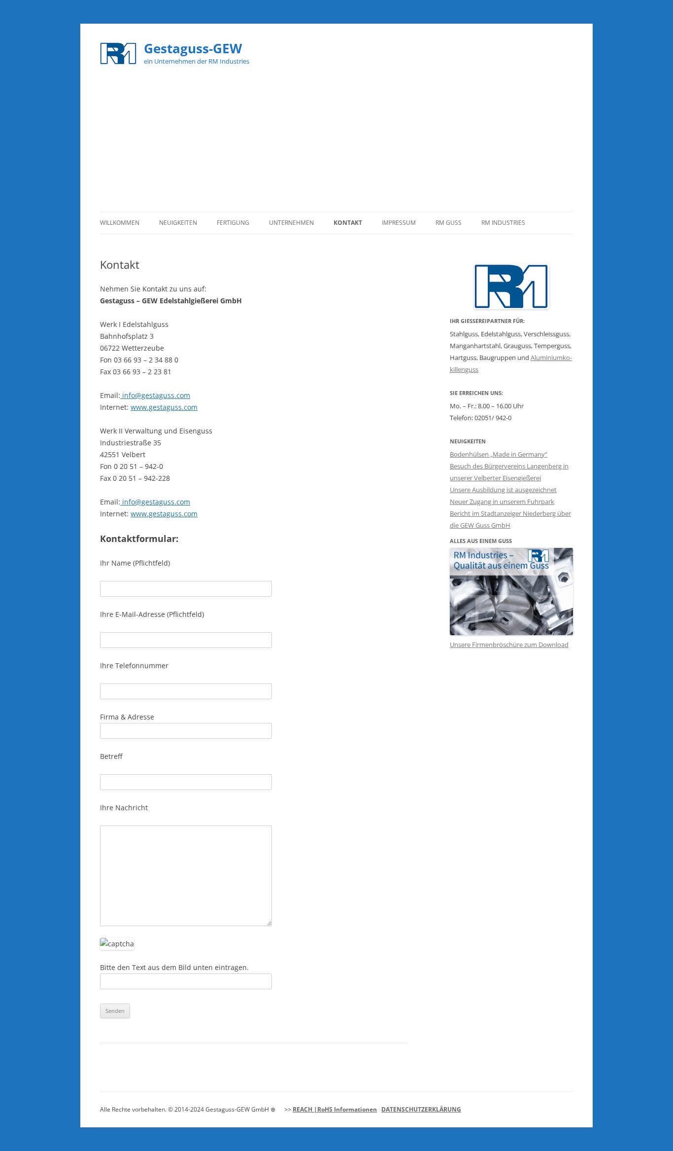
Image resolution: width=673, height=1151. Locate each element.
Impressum (399, 222)
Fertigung (233, 222)
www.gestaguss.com (164, 407)
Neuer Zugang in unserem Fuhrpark (502, 501)
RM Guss (449, 222)
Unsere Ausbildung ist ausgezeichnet (503, 489)
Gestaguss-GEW (193, 48)
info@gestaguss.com (155, 395)
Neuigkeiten (178, 222)
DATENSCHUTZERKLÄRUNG (421, 1109)
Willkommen (119, 222)
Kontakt (348, 222)
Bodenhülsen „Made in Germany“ (498, 454)
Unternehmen (291, 222)
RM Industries (503, 222)
